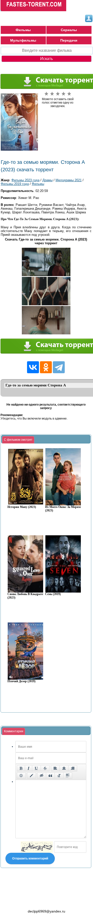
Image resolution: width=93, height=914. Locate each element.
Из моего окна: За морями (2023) (63, 508)
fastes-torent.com (27, 902)
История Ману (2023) (21, 507)
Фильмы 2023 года (25, 180)
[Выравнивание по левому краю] (55, 768)
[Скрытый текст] (41, 776)
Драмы (47, 180)
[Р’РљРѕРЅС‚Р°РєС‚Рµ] (33, 367)
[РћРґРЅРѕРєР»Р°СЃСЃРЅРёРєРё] (46, 367)
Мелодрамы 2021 (69, 180)
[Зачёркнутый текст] (45, 768)
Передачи (68, 40)
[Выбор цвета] (31, 776)
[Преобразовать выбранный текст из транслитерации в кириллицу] (59, 776)
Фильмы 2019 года (15, 184)
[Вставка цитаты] (50, 776)
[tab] (18, 440)
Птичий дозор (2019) (21, 681)
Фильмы (23, 30)
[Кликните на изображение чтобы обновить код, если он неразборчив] (37, 847)
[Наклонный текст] (28, 768)
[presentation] (18, 439)
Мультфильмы (23, 40)
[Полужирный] (21, 768)
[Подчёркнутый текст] (36, 768)
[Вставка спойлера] (67, 776)
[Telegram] (59, 367)
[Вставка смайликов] (21, 776)
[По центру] (64, 768)
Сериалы (69, 30)
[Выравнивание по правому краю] (72, 768)
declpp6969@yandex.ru (46, 911)
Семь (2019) (53, 594)
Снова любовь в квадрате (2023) (25, 596)
